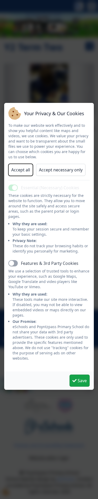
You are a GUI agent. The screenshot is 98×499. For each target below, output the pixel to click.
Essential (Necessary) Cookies (50, 188)
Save (82, 381)
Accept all (20, 170)
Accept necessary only (61, 170)
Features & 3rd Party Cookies (49, 263)
